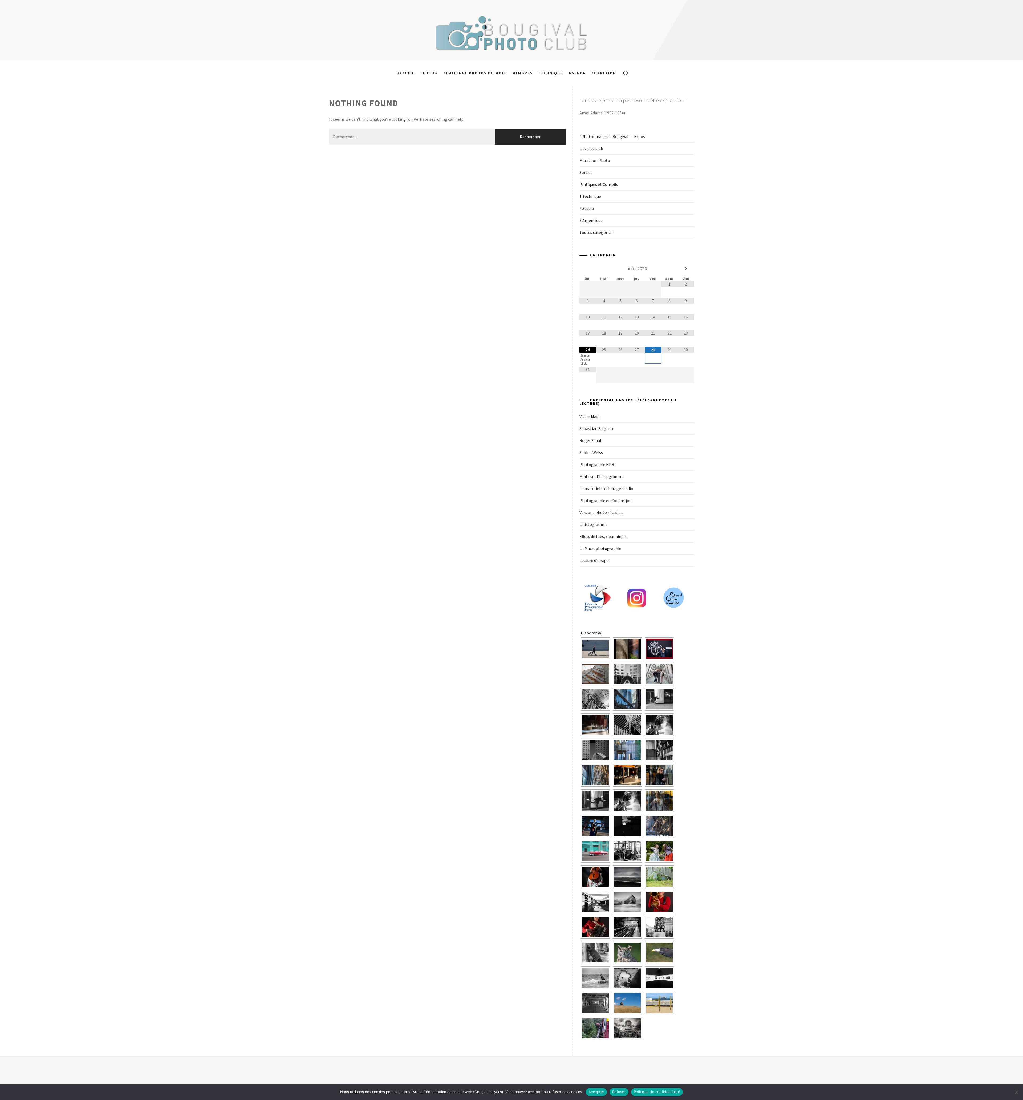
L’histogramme (593, 524)
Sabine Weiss (591, 452)
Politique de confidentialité (657, 1092)
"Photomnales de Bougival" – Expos (612, 136)
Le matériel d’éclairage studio (606, 488)
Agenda (577, 73)
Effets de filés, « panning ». (603, 536)
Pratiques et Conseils (598, 184)
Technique (551, 73)
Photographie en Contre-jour (606, 500)
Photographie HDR (596, 464)
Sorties (585, 172)
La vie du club (591, 148)
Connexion (604, 73)
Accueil (406, 73)
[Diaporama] (591, 633)
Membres (522, 73)
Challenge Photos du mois (475, 73)
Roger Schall (591, 440)
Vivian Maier (590, 416)
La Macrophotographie (600, 548)
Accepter (596, 1092)
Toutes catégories (595, 232)
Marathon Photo (594, 160)
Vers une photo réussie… (602, 512)
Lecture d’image (594, 560)
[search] (623, 73)
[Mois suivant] (685, 268)
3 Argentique (591, 220)
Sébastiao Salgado (596, 428)
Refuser (619, 1092)
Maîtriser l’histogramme (601, 476)
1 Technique (590, 196)
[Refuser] (1016, 1092)
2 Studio (586, 208)
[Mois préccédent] (587, 268)
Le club (429, 73)
